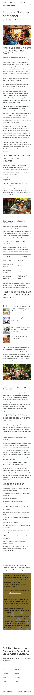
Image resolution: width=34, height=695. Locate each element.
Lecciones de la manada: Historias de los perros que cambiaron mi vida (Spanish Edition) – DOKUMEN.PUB (17, 549)
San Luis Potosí (15, 625)
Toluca (27, 625)
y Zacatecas (23, 628)
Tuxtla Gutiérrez (9, 628)
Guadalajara (19, 608)
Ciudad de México (9, 608)
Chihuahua (7, 623)
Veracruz (17, 628)
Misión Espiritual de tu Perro (11, 522)
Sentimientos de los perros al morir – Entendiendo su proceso (20, 329)
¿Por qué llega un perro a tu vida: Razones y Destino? (17, 50)
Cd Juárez (14, 623)
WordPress (28, 691)
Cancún (23, 606)
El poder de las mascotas (10, 498)
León (12, 610)
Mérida (17, 610)
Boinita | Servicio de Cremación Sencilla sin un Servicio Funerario (16, 651)
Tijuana (23, 625)
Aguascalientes (16, 606)
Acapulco (8, 606)
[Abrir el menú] (30, 4)
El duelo (5, 443)
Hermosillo (7, 610)
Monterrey (23, 610)
